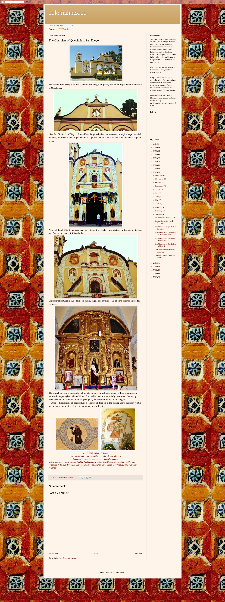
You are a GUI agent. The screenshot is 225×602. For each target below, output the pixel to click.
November (159, 179)
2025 (155, 144)
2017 (155, 172)
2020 (155, 161)
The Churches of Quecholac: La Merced (165, 245)
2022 (155, 154)
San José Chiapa (106, 462)
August (158, 189)
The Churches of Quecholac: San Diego (165, 227)
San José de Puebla (122, 462)
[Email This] (80, 477)
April (157, 203)
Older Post (138, 553)
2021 (155, 158)
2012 (155, 277)
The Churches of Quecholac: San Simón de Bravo (165, 233)
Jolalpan (52, 468)
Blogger (122, 572)
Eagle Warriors (129, 465)
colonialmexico (68, 12)
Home (96, 553)
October (158, 182)
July (157, 193)
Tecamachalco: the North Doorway (164, 222)
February (158, 211)
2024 (155, 147)
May (157, 200)
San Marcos (107, 465)
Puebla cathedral (91, 462)
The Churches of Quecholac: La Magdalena (165, 239)
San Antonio (96, 465)
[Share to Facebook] (87, 477)
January (158, 214)
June (157, 196)
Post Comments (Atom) (67, 558)
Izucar (69, 465)
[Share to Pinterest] (90, 477)
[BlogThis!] (82, 477)
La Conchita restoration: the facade (165, 256)
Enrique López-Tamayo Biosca (108, 456)
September (159, 186)
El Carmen (78, 465)
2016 (155, 263)
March (158, 207)
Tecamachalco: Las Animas (165, 217)
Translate (66, 29)
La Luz (86, 465)
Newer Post (53, 553)
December (159, 175)
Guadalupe (117, 465)
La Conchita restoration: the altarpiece (165, 250)
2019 (155, 165)
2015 (155, 266)
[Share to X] (85, 477)
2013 (155, 273)
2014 (155, 270)
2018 (155, 168)
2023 (155, 151)
